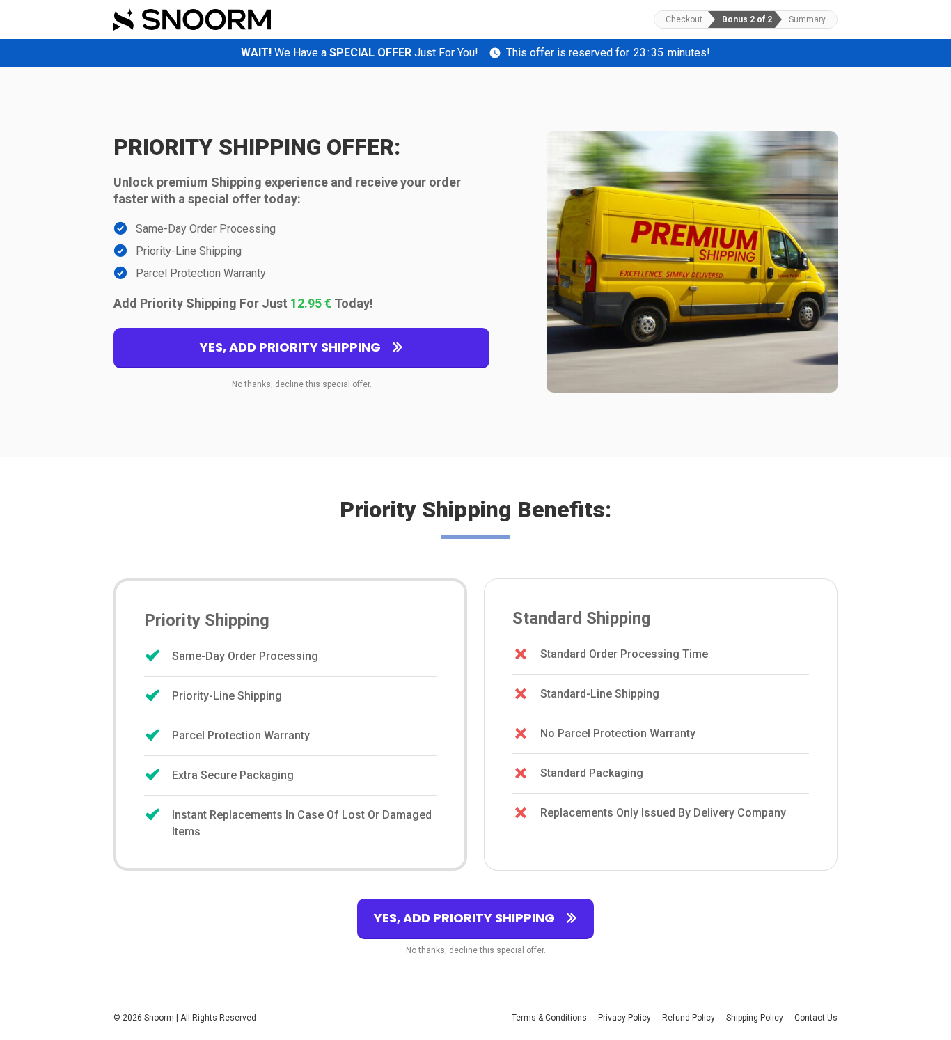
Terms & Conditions (549, 1018)
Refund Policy (688, 1018)
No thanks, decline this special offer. (302, 384)
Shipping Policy (754, 1018)
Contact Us (816, 1018)
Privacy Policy (624, 1018)
